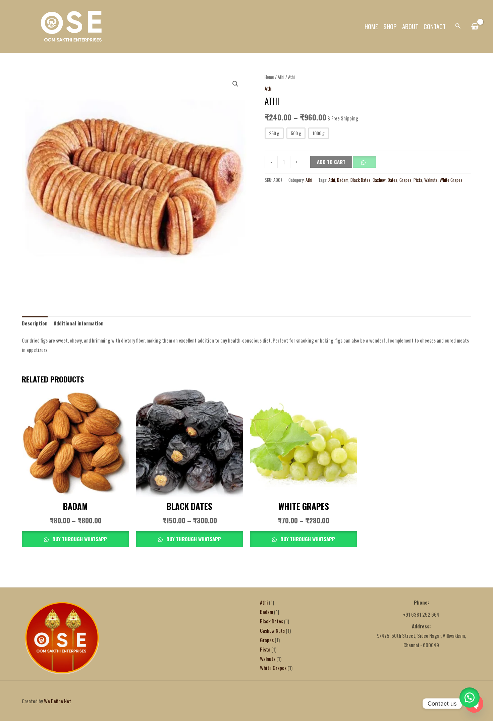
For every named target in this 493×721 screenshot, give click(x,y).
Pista (418, 179)
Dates (392, 179)
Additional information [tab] (79, 323)
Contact (435, 26)
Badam (342, 179)
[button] (458, 26)
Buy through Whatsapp (79, 539)
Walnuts (431, 179)
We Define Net (57, 701)
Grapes (405, 179)
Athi (281, 76)
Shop (390, 26)
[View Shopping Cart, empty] (474, 26)
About (410, 26)
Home (371, 26)
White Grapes (451, 179)
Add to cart (331, 161)
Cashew (379, 179)
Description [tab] (35, 323)
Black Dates (360, 179)
